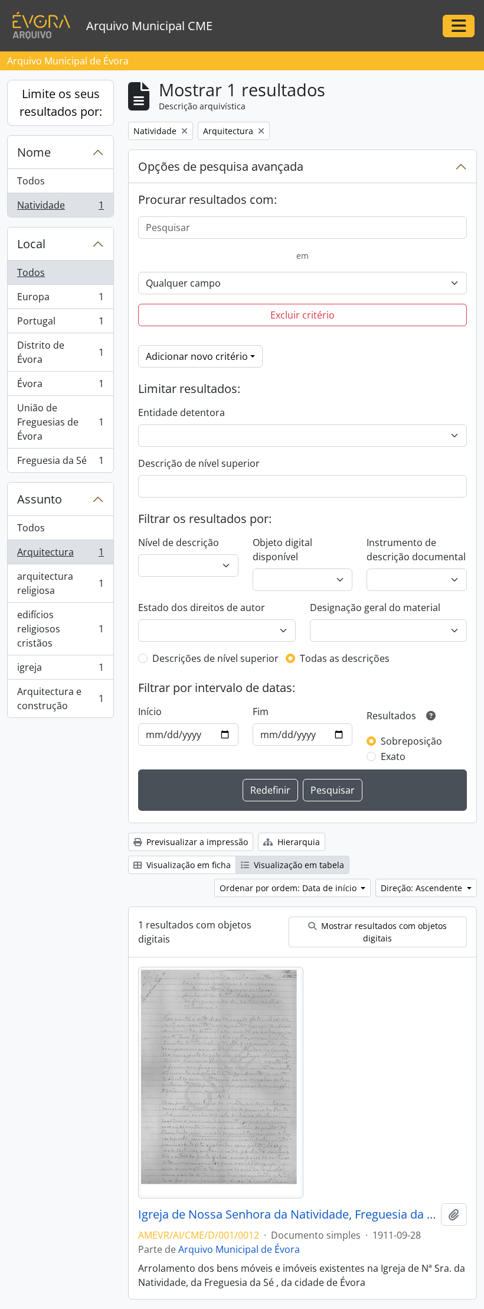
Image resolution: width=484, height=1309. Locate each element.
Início (150, 711)
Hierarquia (297, 841)
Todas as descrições (345, 658)
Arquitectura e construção (60, 698)
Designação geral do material (375, 607)
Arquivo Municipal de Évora (239, 1249)
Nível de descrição (178, 542)
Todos (31, 180)
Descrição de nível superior (199, 463)
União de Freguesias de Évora (60, 422)
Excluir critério (302, 314)
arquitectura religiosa (60, 583)
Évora (60, 386)
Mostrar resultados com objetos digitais (383, 932)
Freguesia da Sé (60, 463)
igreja (60, 670)
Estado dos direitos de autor (201, 607)
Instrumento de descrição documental (416, 549)
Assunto (39, 499)
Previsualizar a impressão (196, 841)
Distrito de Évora (60, 352)
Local (31, 244)
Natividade (60, 208)
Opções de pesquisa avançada (220, 166)
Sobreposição (411, 741)
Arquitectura (60, 554)
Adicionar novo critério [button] (197, 356)
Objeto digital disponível (282, 549)
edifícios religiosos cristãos (60, 628)
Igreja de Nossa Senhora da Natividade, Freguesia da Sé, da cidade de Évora (287, 1214)
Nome (34, 152)
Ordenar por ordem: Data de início (289, 888)
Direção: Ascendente (423, 888)
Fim (261, 711)
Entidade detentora (181, 412)
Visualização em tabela (297, 864)
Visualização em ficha (187, 864)
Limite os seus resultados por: (60, 102)
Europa (60, 299)
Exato (393, 756)
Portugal (60, 323)
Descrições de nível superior (215, 658)
